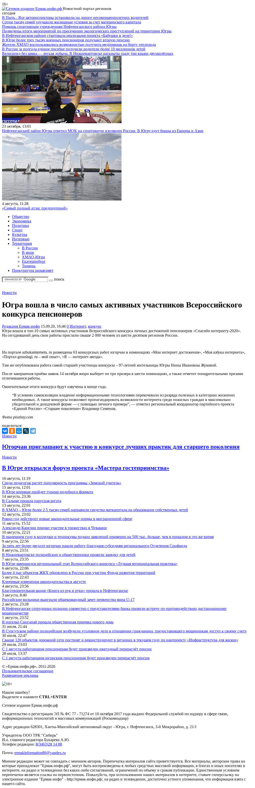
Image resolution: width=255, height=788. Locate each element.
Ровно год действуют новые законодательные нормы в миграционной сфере (67, 519)
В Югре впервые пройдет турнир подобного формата (47, 492)
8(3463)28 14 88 (49, 744)
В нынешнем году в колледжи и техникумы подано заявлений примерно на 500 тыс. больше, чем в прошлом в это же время (108, 537)
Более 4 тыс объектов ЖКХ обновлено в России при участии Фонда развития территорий (78, 573)
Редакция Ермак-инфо (21, 326)
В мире (28, 252)
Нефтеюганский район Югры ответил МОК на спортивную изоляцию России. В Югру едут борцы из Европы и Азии (102, 131)
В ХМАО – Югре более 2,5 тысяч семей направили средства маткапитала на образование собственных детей (95, 510)
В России (30, 248)
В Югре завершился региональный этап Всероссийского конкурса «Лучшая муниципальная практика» (90, 564)
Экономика (21, 221)
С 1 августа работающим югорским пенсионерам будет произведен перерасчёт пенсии (76, 658)
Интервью (20, 239)
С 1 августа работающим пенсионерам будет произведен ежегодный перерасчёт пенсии (77, 649)
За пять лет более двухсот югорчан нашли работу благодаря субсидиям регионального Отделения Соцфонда (94, 546)
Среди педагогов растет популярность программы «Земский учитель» (61, 483)
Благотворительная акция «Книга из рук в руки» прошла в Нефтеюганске (65, 591)
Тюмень (28, 266)
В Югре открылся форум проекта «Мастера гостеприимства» (85, 468)
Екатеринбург (34, 261)
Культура (19, 234)
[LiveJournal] (26, 431)
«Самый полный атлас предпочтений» (35, 208)
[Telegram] (33, 431)
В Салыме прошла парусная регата (31, 501)
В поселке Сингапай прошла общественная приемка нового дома (58, 622)
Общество (20, 216)
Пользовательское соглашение (27, 671)
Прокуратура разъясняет (32, 270)
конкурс (95, 326)
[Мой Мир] (19, 431)
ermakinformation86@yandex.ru (40, 753)
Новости (9, 293)
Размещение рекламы (20, 675)
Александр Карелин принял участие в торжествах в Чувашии (54, 528)
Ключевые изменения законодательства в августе (44, 582)
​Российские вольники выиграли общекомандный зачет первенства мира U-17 (68, 599)
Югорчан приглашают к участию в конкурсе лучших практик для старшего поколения (121, 446)
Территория (22, 243)
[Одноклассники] (12, 431)
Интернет (78, 326)
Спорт (17, 230)
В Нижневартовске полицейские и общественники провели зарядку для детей (68, 555)
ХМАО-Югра (33, 257)
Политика (20, 225)
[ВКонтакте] (5, 431)
